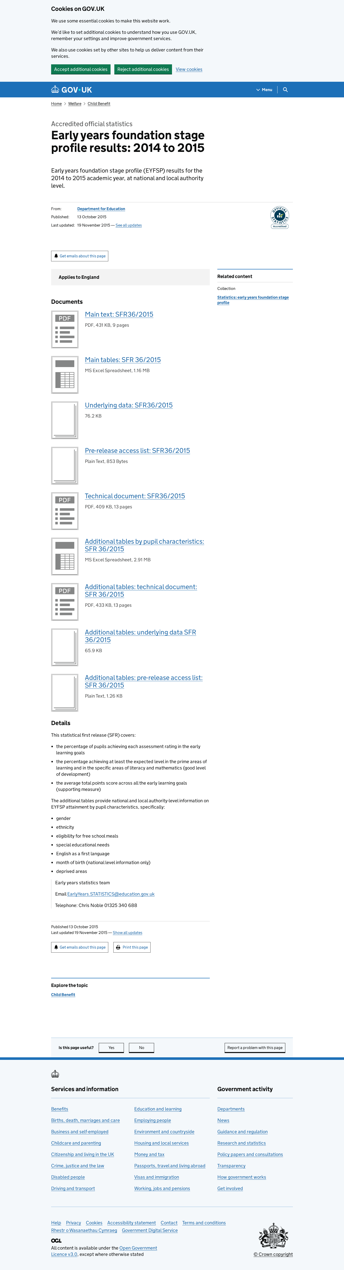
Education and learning (158, 1109)
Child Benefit (99, 103)
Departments (231, 1109)
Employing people (152, 1120)
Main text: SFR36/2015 (119, 314)
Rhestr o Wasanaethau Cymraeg (84, 1230)
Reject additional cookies (143, 69)
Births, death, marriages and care (85, 1120)
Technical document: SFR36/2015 (135, 496)
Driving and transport (73, 1188)
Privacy (73, 1223)
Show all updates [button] (127, 932)
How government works (241, 1177)
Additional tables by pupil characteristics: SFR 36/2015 (144, 545)
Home (56, 103)
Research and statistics (241, 1143)
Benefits (59, 1109)
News (223, 1120)
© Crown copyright (273, 1254)
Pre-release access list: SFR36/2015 (137, 450)
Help (56, 1223)
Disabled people (68, 1177)
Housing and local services (161, 1143)
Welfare (74, 103)
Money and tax (149, 1154)
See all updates (129, 225)
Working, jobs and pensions (162, 1188)
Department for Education (101, 208)
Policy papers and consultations (250, 1154)
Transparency (231, 1166)
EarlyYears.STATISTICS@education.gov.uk (111, 894)
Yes (116, 1047)
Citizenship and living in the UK (82, 1154)
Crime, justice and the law (77, 1166)
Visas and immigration (156, 1177)
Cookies (94, 1223)
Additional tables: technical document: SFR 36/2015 (141, 590)
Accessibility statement (131, 1223)
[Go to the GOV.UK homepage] (71, 89)
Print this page (135, 947)
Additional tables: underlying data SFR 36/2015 (140, 636)
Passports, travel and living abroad (169, 1166)
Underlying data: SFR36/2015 (129, 405)
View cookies (189, 69)
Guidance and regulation (242, 1132)
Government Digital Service (150, 1230)
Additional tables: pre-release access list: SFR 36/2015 (144, 681)
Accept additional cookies (81, 69)
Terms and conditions (204, 1223)
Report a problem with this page (255, 1047)
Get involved (230, 1188)
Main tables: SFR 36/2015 (123, 359)
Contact (169, 1223)
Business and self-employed (80, 1132)
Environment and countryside (164, 1132)
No (146, 1047)
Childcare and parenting (76, 1143)
